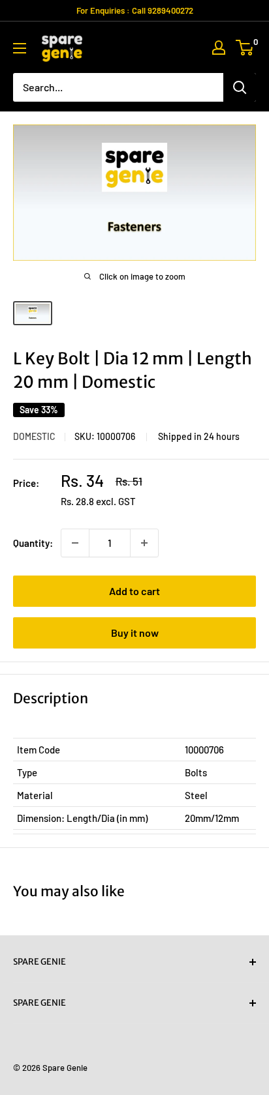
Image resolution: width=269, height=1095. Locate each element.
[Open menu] (19, 48)
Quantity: (33, 543)
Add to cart (134, 591)
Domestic (34, 436)
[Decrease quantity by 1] (75, 543)
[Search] (239, 87)
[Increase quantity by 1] (144, 543)
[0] (245, 47)
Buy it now (135, 632)
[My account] (218, 47)
